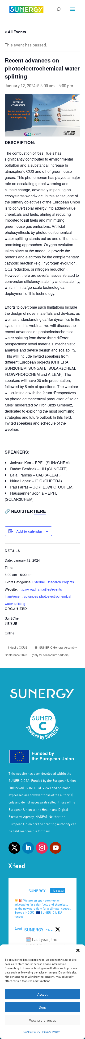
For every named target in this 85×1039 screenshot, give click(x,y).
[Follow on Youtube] (55, 848)
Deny (43, 1007)
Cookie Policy (31, 1031)
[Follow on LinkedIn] (28, 848)
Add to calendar (29, 531)
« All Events (15, 31)
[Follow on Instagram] (42, 848)
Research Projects (60, 582)
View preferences (42, 1020)
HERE (40, 511)
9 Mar (49, 930)
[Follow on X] (14, 848)
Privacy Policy (51, 1031)
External (38, 582)
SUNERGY (33, 929)
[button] (78, 950)
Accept (42, 994)
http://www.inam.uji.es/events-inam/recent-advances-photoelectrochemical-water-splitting (38, 596)
